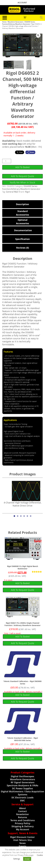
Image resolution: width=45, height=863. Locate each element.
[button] (38, 35)
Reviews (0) (22, 247)
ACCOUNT (22, 2)
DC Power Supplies (22, 788)
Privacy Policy (22, 823)
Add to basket (22, 167)
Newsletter (22, 814)
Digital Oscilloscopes (22, 776)
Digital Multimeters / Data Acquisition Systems (22, 793)
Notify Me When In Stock (22, 182)
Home (4, 22)
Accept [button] (27, 859)
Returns (22, 817)
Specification (22, 239)
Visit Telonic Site (22, 840)
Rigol (27, 191)
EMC (22, 800)
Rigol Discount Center (22, 837)
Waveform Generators (15, 22)
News (22, 843)
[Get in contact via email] (31, 152)
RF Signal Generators (22, 782)
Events (22, 846)
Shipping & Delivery (23, 826)
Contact (22, 811)
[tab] (22, 204)
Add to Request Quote (22, 176)
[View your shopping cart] (25, 17)
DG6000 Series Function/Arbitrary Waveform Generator (18, 23)
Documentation (22, 230)
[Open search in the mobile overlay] (41, 17)
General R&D (12, 191)
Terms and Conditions (22, 820)
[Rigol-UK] (22, 9)
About (22, 808)
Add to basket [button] (22, 583)
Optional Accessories (22, 221)
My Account (22, 829)
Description (22, 204)
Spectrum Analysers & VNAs (22, 785)
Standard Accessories (22, 213)
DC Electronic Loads (23, 797)
